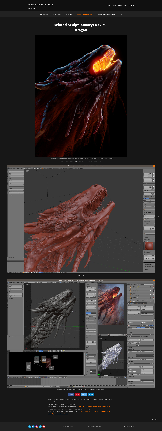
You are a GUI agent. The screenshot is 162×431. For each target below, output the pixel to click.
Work (114, 5)
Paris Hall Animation (40, 4)
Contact (131, 5)
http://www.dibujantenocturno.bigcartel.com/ (94, 406)
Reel (109, 5)
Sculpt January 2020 (106, 14)
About (120, 5)
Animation (57, 14)
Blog (125, 5)
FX (121, 14)
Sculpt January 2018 (85, 14)
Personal (44, 14)
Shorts (69, 14)
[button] (155, 419)
